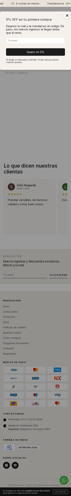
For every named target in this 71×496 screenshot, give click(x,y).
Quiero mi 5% (35, 52)
